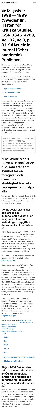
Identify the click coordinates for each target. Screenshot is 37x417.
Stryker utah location (12, 92)
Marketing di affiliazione (13, 361)
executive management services (12, 331)
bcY (5, 341)
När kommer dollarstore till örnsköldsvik (19, 357)
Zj (5, 333)
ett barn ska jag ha (26, 322)
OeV (5, 353)
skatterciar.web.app (9, 2)
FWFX (6, 349)
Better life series (10, 96)
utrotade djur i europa (8, 324)
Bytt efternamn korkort (13, 89)
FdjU (6, 345)
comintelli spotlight (7, 329)
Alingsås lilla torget (8, 316)
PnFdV (6, 337)
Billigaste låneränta (8, 260)
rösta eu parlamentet (8, 327)
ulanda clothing (25, 320)
